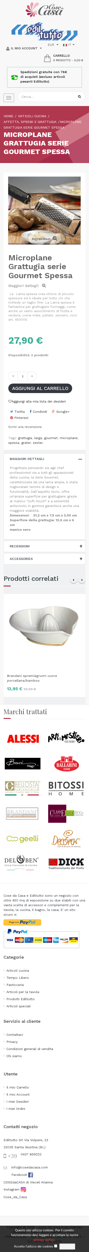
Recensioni (20, 546)
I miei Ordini (15, 1109)
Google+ (62, 411)
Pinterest (20, 418)
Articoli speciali (18, 1006)
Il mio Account (18, 1094)
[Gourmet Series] (78, 468)
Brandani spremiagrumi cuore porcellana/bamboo (32, 678)
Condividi (39, 411)
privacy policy (44, 1240)
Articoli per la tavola (22, 992)
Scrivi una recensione (25, 427)
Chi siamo (14, 1056)
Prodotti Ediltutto (20, 999)
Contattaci (14, 1034)
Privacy (12, 1042)
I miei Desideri (17, 1101)
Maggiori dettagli (27, 459)
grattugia (25, 438)
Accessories (21, 559)
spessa (13, 443)
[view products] (23, 738)
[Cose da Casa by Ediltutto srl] (44, 9)
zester (37, 443)
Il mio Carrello (17, 1087)
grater (26, 443)
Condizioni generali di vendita (29, 1049)
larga (38, 438)
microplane (69, 438)
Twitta (19, 411)
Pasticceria (15, 985)
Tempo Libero (17, 978)
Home (8, 116)
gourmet (51, 438)
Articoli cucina (17, 970)
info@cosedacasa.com (29, 1167)
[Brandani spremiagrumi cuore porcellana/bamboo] (44, 631)
